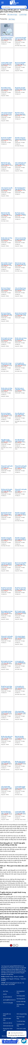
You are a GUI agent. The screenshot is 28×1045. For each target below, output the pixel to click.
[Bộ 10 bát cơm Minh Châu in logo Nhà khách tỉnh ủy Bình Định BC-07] (6, 129)
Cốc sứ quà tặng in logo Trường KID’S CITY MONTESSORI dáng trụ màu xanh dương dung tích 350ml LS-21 (20, 637)
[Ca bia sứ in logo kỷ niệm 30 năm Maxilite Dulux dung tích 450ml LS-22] (6, 555)
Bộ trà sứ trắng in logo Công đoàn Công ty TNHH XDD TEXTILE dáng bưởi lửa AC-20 (6, 288)
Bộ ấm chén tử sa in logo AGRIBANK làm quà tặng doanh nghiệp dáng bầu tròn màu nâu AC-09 (21, 762)
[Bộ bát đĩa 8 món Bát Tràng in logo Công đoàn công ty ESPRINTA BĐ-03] (20, 305)
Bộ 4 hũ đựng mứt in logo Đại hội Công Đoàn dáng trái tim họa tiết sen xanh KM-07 (20, 188)
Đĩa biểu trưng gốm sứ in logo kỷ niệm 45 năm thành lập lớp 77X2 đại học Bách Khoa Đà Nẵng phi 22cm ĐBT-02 (20, 538)
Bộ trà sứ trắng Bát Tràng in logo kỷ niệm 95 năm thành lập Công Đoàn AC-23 (20, 63)
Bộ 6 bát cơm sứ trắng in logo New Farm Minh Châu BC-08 (20, 113)
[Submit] (25, 7)
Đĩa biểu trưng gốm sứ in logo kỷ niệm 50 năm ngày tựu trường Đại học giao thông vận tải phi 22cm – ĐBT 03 (6, 538)
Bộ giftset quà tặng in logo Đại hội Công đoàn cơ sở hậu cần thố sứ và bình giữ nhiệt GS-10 (6, 588)
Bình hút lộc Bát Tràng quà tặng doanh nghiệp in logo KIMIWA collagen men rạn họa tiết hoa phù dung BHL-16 (19, 737)
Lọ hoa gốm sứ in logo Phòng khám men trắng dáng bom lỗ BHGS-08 (7, 762)
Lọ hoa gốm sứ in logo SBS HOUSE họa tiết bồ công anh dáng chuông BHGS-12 (20, 364)
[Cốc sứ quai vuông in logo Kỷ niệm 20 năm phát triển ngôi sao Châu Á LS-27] (6, 104)
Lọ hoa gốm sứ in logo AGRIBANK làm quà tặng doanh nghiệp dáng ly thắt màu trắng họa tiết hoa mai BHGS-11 (20, 662)
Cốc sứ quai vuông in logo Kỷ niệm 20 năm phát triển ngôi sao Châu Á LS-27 (6, 113)
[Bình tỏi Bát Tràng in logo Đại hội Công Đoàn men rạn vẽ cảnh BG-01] (6, 255)
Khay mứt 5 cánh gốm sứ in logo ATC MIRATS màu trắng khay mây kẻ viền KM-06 (7, 466)
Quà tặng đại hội (21, 998)
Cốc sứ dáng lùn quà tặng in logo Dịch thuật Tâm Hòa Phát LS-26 (20, 163)
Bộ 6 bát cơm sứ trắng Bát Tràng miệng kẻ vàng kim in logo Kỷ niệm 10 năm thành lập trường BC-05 (20, 389)
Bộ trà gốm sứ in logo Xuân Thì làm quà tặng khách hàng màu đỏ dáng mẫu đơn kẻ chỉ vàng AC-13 (7, 612)
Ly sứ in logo (23, 14)
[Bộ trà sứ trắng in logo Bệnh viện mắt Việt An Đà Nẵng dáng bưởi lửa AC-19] (6, 305)
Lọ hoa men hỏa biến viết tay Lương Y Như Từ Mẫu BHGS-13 (20, 38)
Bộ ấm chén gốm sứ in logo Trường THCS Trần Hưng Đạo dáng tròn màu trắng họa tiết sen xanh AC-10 (6, 737)
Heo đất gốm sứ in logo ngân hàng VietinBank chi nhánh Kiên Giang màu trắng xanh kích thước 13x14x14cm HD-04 (21, 414)
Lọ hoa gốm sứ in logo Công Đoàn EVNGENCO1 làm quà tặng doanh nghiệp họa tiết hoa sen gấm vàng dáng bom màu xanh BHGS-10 (21, 687)
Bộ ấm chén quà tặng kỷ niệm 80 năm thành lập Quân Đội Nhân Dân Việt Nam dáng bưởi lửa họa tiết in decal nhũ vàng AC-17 (20, 338)
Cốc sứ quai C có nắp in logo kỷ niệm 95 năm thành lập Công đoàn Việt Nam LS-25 (6, 188)
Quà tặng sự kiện (21, 995)
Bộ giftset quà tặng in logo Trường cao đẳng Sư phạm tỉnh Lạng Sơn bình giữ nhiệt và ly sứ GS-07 (20, 588)
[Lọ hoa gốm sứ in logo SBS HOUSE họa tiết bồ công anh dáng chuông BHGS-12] (20, 355)
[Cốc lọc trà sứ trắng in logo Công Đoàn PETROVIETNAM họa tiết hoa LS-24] (20, 230)
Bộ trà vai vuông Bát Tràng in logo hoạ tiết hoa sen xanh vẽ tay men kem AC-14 (20, 563)
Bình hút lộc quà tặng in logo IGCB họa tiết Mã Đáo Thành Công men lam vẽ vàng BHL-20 (7, 163)
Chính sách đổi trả (7, 1023)
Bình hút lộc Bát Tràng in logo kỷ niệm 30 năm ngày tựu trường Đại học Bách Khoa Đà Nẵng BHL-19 (6, 213)
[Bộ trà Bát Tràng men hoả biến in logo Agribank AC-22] (6, 79)
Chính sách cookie (21, 1028)
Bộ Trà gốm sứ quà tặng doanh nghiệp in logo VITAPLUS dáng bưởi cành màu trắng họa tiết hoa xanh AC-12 (20, 612)
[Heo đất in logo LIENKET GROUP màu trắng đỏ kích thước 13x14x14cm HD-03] (6, 431)
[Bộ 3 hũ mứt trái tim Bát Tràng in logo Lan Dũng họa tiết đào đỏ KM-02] (6, 504)
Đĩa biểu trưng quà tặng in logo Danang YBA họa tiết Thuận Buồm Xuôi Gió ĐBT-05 (20, 138)
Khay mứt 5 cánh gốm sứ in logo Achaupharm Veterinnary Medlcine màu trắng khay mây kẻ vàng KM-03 (21, 490)
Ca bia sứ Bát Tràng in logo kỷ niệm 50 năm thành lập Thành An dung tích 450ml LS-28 (7, 63)
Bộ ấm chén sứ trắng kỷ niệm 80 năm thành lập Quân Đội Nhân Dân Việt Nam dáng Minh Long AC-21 (6, 238)
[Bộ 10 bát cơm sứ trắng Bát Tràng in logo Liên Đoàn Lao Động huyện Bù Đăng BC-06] (20, 205)
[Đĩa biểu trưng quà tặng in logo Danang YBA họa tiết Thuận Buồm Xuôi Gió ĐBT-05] (20, 129)
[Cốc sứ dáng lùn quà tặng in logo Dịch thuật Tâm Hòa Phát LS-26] (20, 155)
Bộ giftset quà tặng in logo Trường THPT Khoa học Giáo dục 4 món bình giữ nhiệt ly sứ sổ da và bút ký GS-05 (7, 687)
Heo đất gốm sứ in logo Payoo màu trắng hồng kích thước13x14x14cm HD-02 (20, 440)
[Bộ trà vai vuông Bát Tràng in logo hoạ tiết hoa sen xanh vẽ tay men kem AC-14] (20, 555)
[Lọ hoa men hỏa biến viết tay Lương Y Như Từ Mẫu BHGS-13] (20, 29)
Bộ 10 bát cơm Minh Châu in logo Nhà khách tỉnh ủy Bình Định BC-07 (6, 138)
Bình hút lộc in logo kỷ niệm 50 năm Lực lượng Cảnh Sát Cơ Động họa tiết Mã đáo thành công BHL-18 (20, 263)
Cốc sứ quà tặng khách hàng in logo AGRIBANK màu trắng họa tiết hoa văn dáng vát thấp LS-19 (6, 787)
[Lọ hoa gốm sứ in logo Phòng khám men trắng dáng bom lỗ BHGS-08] (6, 753)
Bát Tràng (11, 19)
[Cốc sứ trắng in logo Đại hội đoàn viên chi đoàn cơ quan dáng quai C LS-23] (20, 280)
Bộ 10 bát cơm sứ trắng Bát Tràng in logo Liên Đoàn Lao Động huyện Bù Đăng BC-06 (20, 213)
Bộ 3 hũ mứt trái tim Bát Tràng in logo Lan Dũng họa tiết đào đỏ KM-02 (6, 513)
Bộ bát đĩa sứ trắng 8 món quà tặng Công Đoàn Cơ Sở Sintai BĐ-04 (7, 38)
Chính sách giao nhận (7, 1019)
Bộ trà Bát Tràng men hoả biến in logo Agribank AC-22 (6, 88)
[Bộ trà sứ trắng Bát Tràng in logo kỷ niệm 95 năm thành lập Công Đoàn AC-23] (20, 54)
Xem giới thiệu (9, 974)
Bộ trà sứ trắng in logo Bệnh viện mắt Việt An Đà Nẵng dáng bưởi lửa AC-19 (6, 313)
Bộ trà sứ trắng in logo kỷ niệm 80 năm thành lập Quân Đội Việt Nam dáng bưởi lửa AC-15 (6, 414)
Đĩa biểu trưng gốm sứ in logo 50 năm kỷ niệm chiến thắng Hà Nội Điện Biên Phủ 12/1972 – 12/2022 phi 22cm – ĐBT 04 (20, 513)
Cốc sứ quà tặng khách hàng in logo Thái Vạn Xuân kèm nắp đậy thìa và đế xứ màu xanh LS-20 (21, 712)
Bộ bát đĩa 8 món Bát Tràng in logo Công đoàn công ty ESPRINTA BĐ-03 (21, 313)
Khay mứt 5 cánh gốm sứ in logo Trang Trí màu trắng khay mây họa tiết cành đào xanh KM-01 (7, 637)
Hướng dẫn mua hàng (7, 1014)
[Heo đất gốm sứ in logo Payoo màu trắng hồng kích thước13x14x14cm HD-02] (20, 431)
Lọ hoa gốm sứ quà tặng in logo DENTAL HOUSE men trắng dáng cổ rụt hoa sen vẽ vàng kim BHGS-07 (20, 787)
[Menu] (2, 2)
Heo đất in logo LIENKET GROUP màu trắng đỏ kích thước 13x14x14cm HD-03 (7, 440)
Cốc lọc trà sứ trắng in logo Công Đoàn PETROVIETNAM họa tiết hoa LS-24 (20, 238)
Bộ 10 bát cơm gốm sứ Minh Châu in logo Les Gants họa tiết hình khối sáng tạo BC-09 (20, 88)
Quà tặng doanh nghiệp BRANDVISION (11, 966)
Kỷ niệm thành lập (21, 1001)
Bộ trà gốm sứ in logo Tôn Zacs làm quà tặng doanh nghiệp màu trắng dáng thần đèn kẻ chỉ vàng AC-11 (7, 662)
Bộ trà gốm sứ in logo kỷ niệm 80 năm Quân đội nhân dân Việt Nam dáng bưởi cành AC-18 (7, 338)
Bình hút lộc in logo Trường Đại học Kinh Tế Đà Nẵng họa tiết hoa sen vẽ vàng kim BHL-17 (6, 364)
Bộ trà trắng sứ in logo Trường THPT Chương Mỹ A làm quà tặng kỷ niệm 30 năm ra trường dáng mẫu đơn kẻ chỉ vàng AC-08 (7, 812)
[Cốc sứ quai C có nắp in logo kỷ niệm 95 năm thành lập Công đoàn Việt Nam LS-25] (6, 180)
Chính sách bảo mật (8, 1025)
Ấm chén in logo (12, 14)
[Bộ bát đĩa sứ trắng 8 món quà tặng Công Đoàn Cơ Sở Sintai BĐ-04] (6, 29)
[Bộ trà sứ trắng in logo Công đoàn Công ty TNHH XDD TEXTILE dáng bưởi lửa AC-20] (6, 280)
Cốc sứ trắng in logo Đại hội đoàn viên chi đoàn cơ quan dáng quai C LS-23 (20, 288)
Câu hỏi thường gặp (8, 1002)
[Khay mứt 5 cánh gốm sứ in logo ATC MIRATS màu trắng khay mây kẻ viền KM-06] (6, 458)
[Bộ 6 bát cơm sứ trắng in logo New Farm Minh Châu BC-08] (20, 104)
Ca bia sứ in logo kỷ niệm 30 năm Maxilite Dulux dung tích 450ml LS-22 (7, 563)
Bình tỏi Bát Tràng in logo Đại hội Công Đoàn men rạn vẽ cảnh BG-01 (6, 263)
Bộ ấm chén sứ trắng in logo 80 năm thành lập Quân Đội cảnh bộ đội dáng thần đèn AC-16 (7, 389)
